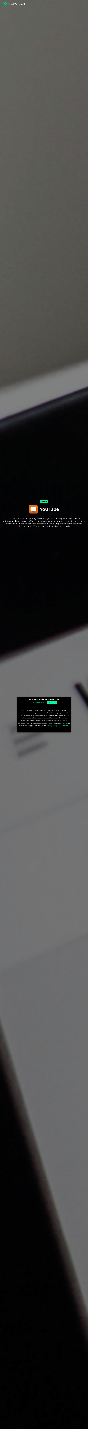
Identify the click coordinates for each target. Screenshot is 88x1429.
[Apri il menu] (83, 4)
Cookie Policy (64, 726)
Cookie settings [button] (38, 702)
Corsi (44, 501)
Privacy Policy (51, 726)
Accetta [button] (52, 702)
